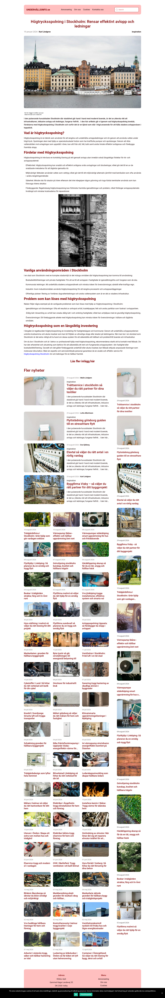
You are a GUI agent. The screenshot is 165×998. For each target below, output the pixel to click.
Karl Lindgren (45, 32)
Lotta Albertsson (86, 413)
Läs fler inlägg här (82, 361)
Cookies (86, 9)
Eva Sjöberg (85, 445)
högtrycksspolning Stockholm (36, 354)
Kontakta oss (98, 9)
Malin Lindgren (86, 378)
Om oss (77, 9)
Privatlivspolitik (86, 994)
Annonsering (66, 9)
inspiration (136, 32)
